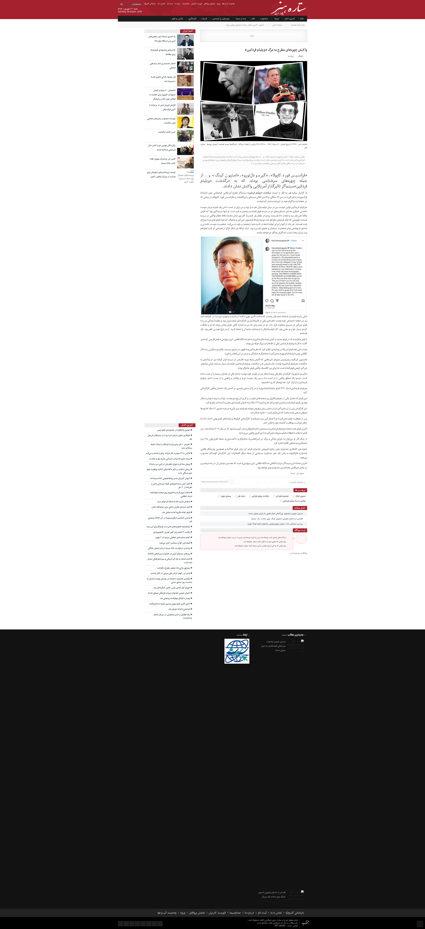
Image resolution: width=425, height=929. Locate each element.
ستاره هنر (292, 193)
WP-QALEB (280, 925)
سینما (276, 18)
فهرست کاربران (196, 3)
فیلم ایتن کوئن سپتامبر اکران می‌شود (174, 543)
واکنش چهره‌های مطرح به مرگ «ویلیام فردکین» (276, 50)
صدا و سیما (241, 18)
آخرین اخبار (290, 18)
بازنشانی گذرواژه (150, 3)
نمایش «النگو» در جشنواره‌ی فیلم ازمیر (173, 430)
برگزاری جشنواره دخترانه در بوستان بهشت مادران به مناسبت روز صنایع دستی (169, 580)
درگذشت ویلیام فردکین (260, 496)
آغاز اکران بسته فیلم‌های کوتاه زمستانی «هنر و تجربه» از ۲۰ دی (171, 485)
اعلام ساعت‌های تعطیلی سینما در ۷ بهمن (172, 537)
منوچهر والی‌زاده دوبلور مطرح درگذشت (173, 568)
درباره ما (177, 3)
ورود (218, 3)
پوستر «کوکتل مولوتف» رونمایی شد (175, 598)
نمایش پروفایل (209, 3)
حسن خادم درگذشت (166, 132)
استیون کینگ (300, 496)
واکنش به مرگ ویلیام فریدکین (294, 501)
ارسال (300, 56)
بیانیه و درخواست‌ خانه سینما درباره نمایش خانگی (169, 548)
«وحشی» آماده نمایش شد (179, 609)
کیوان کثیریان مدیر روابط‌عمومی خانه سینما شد (170, 478)
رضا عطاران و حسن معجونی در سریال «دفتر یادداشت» (172, 616)
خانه (302, 18)
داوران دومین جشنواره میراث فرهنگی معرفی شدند (169, 593)
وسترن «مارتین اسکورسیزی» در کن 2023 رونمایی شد (170, 519)
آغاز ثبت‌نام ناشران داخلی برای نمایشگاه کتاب (170, 507)
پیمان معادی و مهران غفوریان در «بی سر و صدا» (169, 464)
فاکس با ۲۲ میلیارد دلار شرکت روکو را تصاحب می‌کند (168, 453)
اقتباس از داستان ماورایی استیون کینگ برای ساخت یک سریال (277, 518)
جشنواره (264, 18)
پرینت (291, 55)
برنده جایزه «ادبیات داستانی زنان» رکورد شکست (169, 459)
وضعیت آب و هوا (228, 3)
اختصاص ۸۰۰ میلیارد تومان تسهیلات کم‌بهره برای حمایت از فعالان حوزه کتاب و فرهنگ (162, 95)
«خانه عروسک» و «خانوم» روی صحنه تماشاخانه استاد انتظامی (171, 494)
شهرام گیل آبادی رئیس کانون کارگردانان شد (172, 588)
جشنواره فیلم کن (282, 496)
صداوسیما (185, 3)
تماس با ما (161, 3)
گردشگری (192, 18)
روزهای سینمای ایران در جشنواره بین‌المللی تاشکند (169, 554)
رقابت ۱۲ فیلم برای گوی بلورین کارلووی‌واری (171, 532)
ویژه (227, 25)
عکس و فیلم (177, 18)
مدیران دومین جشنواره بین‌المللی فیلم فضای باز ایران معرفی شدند (275, 513)
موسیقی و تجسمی (220, 18)
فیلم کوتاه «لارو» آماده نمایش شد (176, 512)
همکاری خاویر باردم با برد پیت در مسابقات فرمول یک (170, 437)
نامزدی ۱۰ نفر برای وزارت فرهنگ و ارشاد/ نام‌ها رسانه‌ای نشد (171, 446)
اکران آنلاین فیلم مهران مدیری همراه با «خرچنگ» (169, 604)
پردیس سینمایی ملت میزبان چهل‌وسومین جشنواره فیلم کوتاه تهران (275, 523)
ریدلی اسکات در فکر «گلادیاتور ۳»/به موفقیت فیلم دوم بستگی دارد (169, 471)
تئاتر (253, 18)
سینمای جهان (236, 25)
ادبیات (204, 18)
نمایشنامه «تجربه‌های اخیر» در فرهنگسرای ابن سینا (168, 527)
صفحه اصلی (277, 25)
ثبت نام (170, 3)
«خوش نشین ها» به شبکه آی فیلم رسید (173, 501)
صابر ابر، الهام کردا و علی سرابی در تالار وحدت (170, 573)
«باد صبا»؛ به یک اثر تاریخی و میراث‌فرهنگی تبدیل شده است (169, 560)
